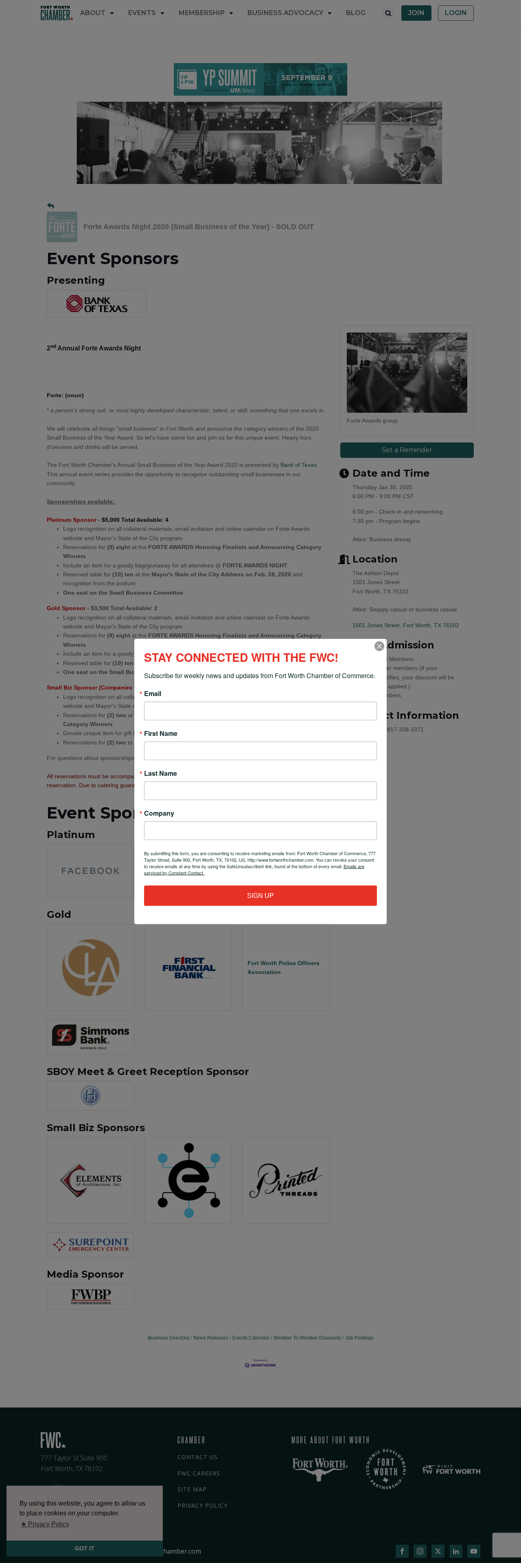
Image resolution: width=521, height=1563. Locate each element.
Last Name (160, 773)
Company (159, 813)
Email (152, 693)
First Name (160, 733)
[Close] (379, 646)
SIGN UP (260, 895)
